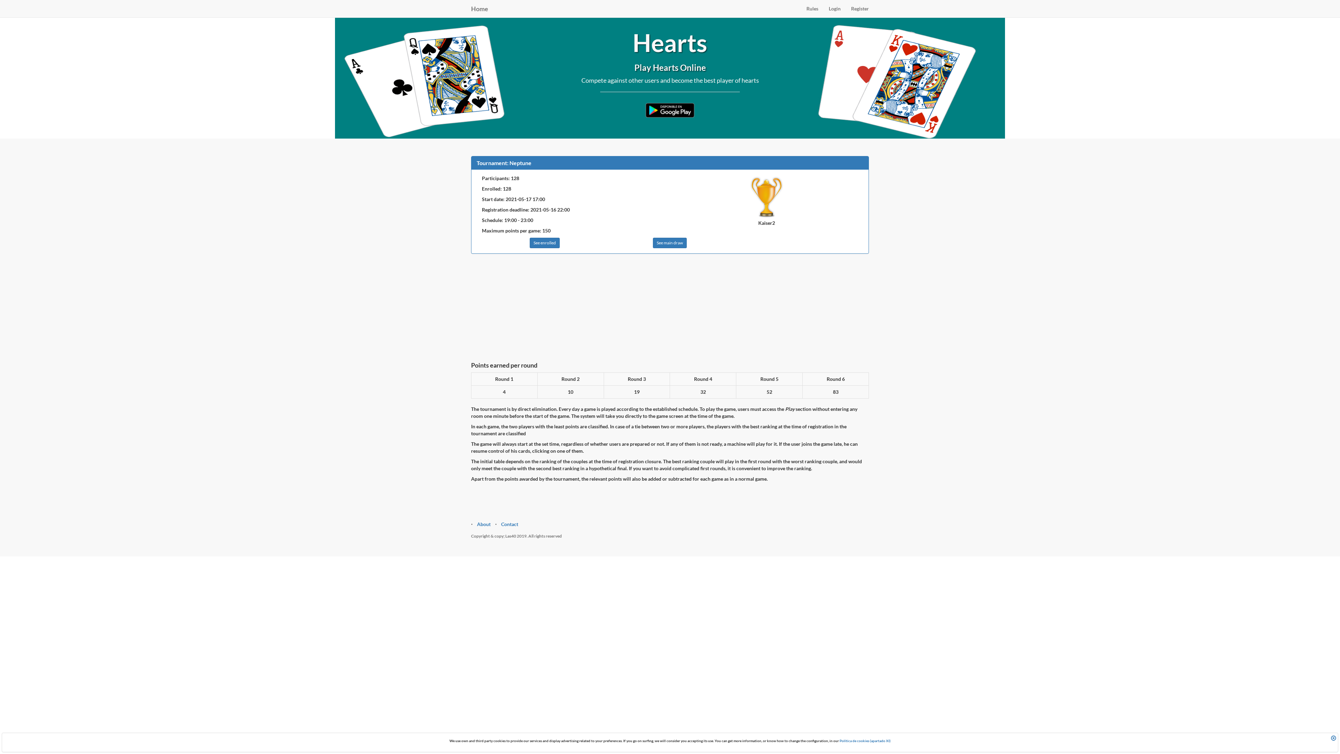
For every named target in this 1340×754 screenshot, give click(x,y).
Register (860, 9)
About (484, 524)
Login (835, 9)
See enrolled (545, 242)
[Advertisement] (670, 309)
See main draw (670, 242)
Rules (812, 9)
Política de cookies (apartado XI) (865, 741)
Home (479, 9)
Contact (509, 524)
